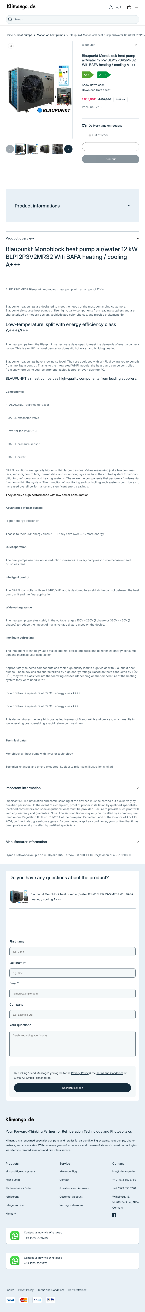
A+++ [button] (103, 75)
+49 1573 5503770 (124, 1188)
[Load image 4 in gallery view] (57, 149)
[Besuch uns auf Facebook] (114, 1215)
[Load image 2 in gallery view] (32, 149)
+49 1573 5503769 (124, 1179)
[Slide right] (68, 149)
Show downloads (93, 85)
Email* (14, 983)
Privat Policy (26, 1289)
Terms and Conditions (109, 1073)
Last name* (17, 963)
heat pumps (24, 35)
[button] (129, 7)
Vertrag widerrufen (71, 1205)
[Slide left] (10, 149)
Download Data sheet (96, 90)
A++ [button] (86, 75)
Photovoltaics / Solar (18, 1188)
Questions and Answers (74, 1188)
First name (16, 941)
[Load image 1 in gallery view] (20, 149)
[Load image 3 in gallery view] (45, 149)
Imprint (10, 1289)
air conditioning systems (20, 1171)
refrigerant (12, 1196)
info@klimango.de (123, 1171)
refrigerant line (15, 1205)
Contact (64, 1179)
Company (16, 1004)
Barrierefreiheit (77, 1289)
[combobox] (72, 19)
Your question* (20, 1025)
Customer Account (71, 1196)
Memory (11, 1213)
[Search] (10, 19)
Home (9, 35)
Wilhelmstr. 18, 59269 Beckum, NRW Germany (125, 1202)
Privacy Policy (80, 1073)
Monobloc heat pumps (51, 35)
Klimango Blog (68, 1171)
